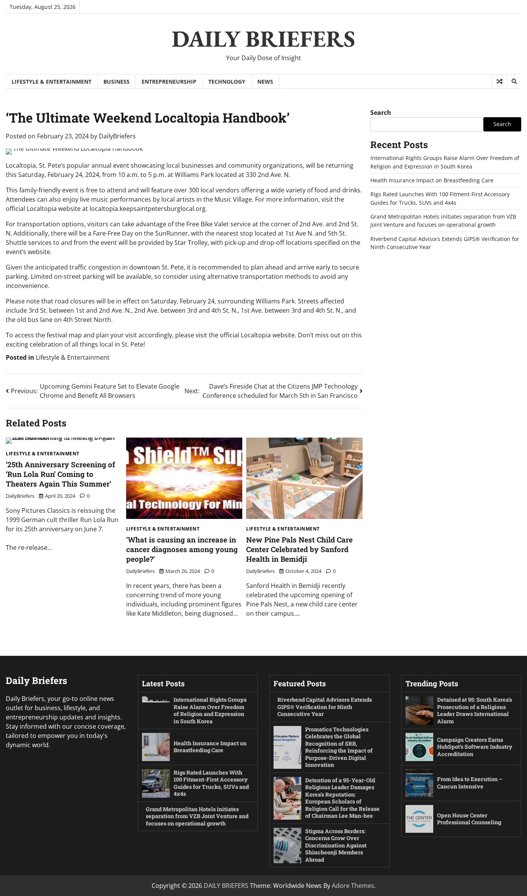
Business (116, 81)
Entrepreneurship (169, 81)
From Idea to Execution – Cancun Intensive (470, 782)
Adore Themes (353, 885)
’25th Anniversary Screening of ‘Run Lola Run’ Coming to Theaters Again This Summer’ (60, 474)
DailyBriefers (117, 136)
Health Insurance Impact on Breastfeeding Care (431, 180)
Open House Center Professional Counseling (469, 819)
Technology (226, 81)
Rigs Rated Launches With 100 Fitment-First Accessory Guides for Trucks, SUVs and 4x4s (211, 783)
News (265, 81)
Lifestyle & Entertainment (51, 81)
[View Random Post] (499, 81)
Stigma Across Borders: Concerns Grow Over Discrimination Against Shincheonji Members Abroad (336, 845)
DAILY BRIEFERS (263, 39)
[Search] (514, 81)
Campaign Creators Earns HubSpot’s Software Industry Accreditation (474, 747)
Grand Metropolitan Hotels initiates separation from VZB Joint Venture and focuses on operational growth (197, 816)
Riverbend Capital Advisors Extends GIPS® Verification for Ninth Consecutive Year (324, 706)
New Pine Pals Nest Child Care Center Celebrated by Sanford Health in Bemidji (299, 549)
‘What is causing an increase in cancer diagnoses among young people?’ (182, 549)
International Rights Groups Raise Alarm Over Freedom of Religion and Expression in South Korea (210, 710)
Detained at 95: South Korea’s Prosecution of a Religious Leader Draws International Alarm (474, 710)
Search (380, 112)
